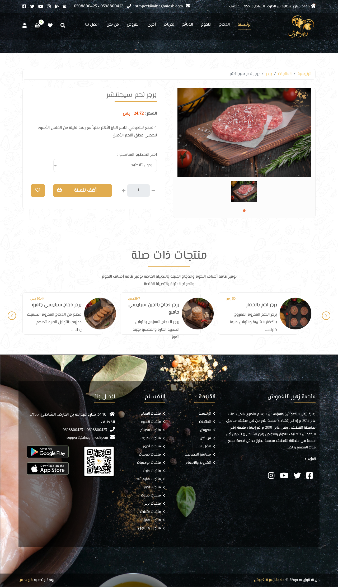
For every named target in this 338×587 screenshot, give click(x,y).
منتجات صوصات (150, 455)
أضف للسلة (85, 190)
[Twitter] (34, 7)
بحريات (169, 25)
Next (326, 315)
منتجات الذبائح (150, 430)
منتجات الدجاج (151, 414)
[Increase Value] (123, 190)
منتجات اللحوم (150, 422)
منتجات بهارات (151, 496)
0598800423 (111, 6)
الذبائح (187, 25)
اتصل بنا (91, 25)
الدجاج (224, 25)
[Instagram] (51, 7)
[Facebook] (26, 7)
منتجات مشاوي (149, 528)
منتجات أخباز (152, 487)
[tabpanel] (244, 191)
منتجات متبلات (150, 512)
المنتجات (285, 74)
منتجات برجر (152, 504)
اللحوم (206, 25)
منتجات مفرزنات (150, 520)
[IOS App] (48, 468)
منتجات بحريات (150, 438)
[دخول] (24, 26)
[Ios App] (66, 7)
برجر (269, 74)
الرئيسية (244, 25)
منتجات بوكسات (149, 463)
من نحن (112, 25)
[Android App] (59, 7)
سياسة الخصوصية (198, 455)
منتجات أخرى (152, 446)
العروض (133, 25)
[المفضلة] (50, 26)
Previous (11, 315)
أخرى (151, 25)
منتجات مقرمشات (148, 479)
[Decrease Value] (153, 190)
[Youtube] (42, 7)
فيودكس (25, 580)
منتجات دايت (152, 471)
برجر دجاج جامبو (262, 305)
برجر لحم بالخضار (163, 305)
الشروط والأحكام (198, 463)
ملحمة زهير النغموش (269, 580)
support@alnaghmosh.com (159, 6)
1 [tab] (244, 210)
